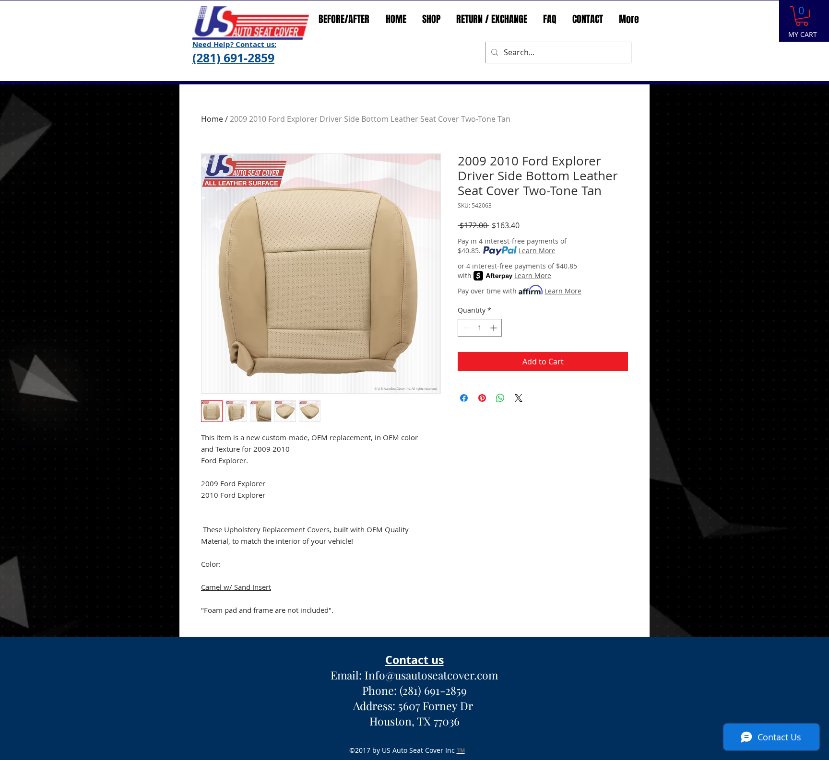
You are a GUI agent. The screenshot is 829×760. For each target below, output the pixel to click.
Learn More (537, 250)
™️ (461, 750)
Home (212, 119)
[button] (802, 16)
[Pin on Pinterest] (482, 398)
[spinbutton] (479, 327)
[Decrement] (465, 327)
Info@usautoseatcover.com (431, 674)
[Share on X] (518, 398)
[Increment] (494, 327)
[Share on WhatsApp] (500, 398)
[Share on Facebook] (464, 398)
